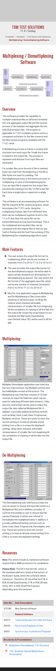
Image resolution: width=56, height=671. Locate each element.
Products (9, 36)
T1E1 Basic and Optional (39, 36)
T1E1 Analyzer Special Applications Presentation (26, 653)
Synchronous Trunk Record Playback (33, 631)
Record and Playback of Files (29, 626)
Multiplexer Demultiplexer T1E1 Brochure (29, 645)
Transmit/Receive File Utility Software (33, 620)
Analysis (21, 36)
